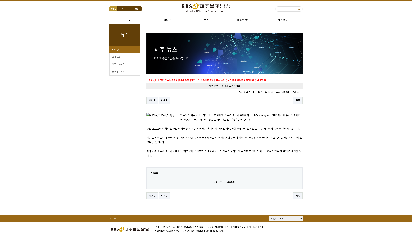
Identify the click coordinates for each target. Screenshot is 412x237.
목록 (298, 100)
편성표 (137, 9)
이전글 (152, 100)
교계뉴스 (116, 57)
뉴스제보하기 (118, 71)
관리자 (112, 218)
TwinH (222, 230)
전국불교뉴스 (118, 64)
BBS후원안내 (244, 20)
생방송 (113, 9)
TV (121, 9)
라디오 (129, 9)
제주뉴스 (116, 49)
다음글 (164, 100)
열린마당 (283, 20)
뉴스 (206, 20)
